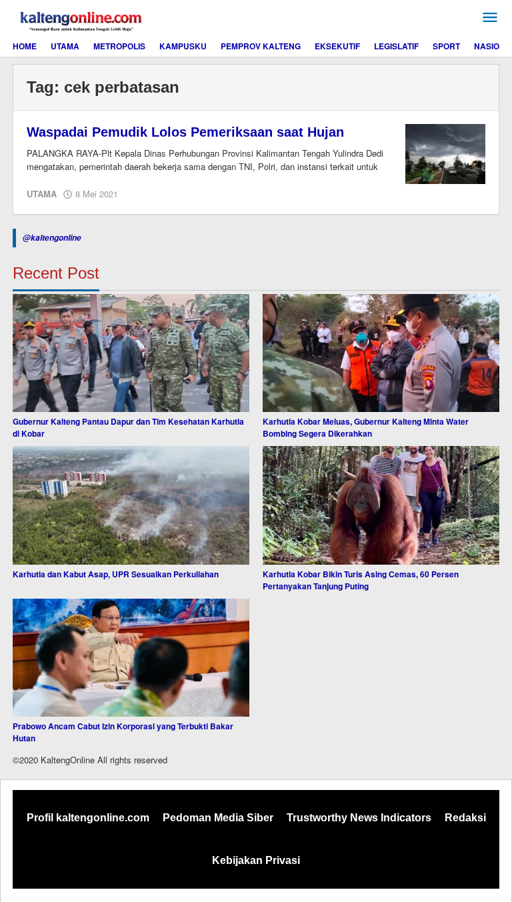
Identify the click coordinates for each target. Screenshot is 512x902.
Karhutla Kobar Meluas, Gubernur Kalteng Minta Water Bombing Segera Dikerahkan (366, 427)
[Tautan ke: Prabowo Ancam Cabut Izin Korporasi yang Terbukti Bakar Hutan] (131, 658)
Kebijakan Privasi (256, 860)
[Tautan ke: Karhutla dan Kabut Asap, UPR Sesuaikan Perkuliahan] (131, 505)
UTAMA (42, 193)
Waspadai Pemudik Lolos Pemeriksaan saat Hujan (185, 132)
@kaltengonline (52, 237)
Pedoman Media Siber (218, 817)
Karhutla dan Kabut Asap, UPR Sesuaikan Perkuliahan (116, 574)
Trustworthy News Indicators (359, 817)
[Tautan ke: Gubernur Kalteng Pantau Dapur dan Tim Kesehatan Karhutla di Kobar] (131, 353)
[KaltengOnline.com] (82, 19)
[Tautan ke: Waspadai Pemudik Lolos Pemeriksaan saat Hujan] (445, 153)
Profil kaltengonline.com (88, 817)
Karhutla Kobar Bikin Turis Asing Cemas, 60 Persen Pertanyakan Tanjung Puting (361, 580)
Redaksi (465, 817)
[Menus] (490, 18)
